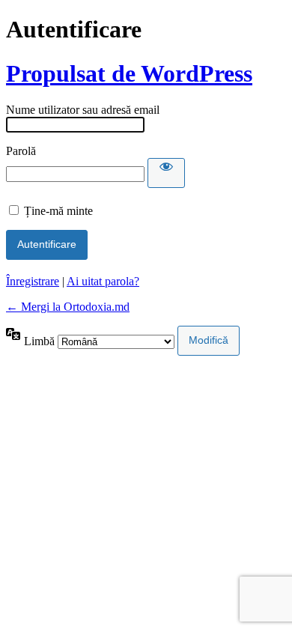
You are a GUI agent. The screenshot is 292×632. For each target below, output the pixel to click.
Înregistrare (32, 281)
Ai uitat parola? (103, 281)
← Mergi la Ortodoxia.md (68, 306)
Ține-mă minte (58, 210)
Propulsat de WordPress (129, 73)
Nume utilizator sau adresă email (82, 109)
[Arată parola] (166, 173)
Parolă (21, 151)
